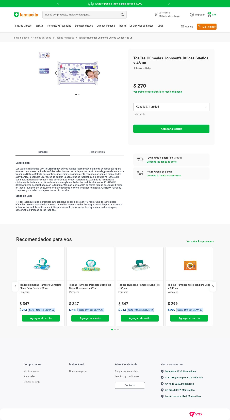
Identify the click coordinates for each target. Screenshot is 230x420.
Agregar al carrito (171, 128)
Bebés (25, 37)
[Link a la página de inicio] (16, 37)
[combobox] (84, 15)
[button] (168, 15)
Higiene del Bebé (42, 37)
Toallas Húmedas (64, 37)
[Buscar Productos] (122, 14)
